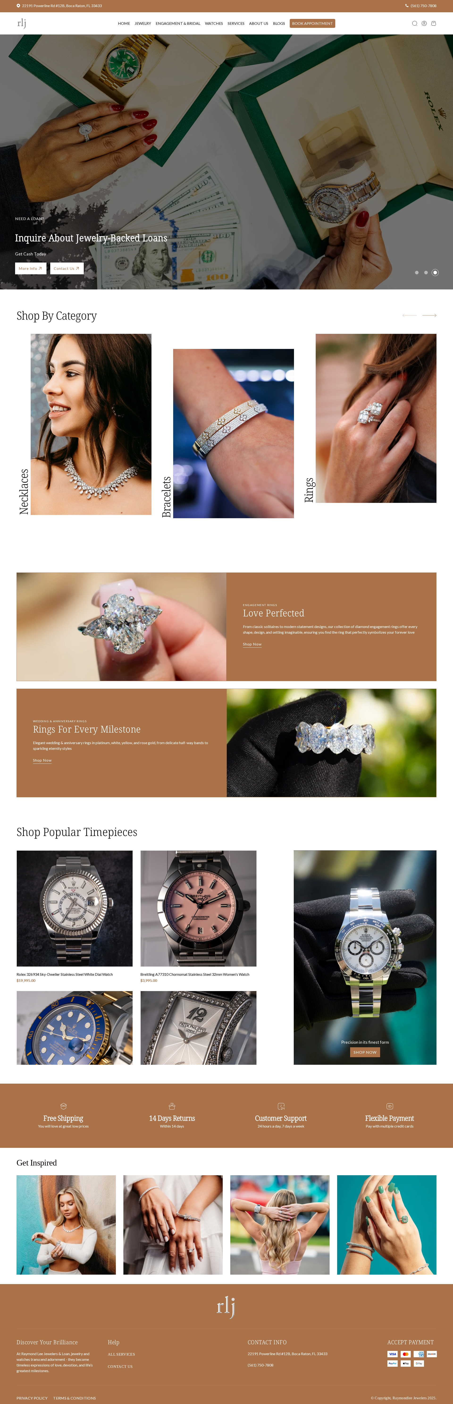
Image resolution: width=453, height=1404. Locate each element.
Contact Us (120, 1367)
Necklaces (23, 492)
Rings (308, 490)
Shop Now (28, 268)
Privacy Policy (32, 1398)
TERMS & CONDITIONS (74, 1398)
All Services (121, 1354)
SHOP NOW (365, 1052)
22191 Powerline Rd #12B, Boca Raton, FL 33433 (62, 5)
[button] (415, 23)
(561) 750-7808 (423, 5)
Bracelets (166, 497)
